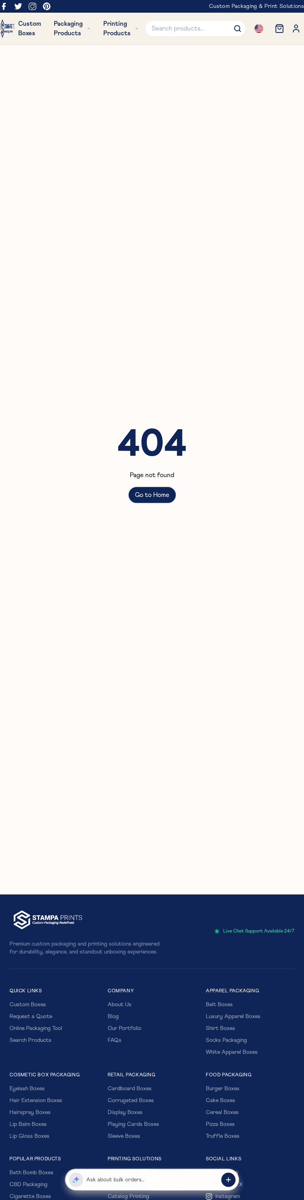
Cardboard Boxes (130, 1088)
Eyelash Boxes (27, 1088)
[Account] (296, 28)
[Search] (237, 28)
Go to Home (152, 495)
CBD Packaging (29, 1184)
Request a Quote (31, 1016)
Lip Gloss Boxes (29, 1136)
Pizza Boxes (220, 1124)
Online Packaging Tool (36, 1028)
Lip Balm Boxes (28, 1124)
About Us (119, 1004)
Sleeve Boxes (124, 1136)
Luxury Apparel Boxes (233, 1016)
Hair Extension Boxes (36, 1100)
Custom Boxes (28, 1004)
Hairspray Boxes (30, 1112)
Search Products (30, 1040)
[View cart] (279, 28)
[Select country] (259, 28)
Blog (113, 1016)
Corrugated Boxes (131, 1100)
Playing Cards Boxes (133, 1124)
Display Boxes (125, 1112)
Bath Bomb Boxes (31, 1172)
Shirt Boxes (220, 1028)
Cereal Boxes (222, 1112)
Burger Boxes (222, 1088)
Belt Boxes (219, 1004)
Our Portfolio (124, 1028)
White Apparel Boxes (232, 1052)
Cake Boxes (220, 1100)
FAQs (115, 1040)
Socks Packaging (226, 1040)
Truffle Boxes (222, 1136)
